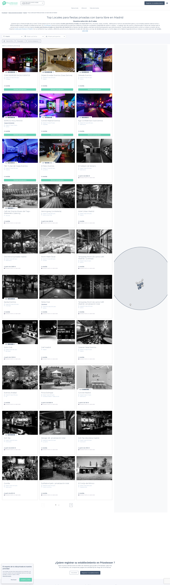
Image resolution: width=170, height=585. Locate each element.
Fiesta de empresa (94, 8)
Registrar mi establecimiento (154, 3)
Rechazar (13, 579)
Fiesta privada (74, 8)
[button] (140, 282)
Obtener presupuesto (19, 89)
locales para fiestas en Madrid (23, 29)
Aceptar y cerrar (25, 579)
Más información (7, 576)
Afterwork (84, 8)
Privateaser (47, 25)
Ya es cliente (74, 572)
